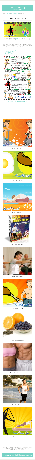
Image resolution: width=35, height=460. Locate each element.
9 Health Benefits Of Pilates (9, 51)
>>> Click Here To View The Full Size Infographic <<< (17, 101)
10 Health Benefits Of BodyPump (10, 50)
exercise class (17, 38)
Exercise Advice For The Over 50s (17, 276)
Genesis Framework (16, 455)
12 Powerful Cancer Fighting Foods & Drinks (17, 340)
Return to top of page (17, 454)
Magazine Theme (10, 455)
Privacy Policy (24, 455)
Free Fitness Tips (17, 7)
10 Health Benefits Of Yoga (9, 52)
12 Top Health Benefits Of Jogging (17, 404)
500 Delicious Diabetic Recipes (17, 244)
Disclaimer (20, 455)
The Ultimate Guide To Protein (17, 308)
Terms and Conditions (29, 455)
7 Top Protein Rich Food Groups (17, 180)
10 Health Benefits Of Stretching (17, 212)
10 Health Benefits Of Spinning (10, 53)
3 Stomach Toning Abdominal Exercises (17, 372)
